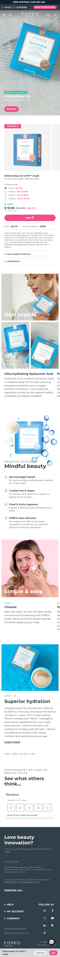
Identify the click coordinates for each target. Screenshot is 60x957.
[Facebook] (52, 911)
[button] (51, 942)
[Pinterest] (52, 925)
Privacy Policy (10, 882)
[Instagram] (44, 911)
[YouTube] (52, 918)
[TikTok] (44, 933)
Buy (53, 953)
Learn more (12, 742)
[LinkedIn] (44, 925)
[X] (44, 918)
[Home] (30, 15)
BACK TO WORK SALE (45, 7)
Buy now (11, 109)
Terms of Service (27, 882)
